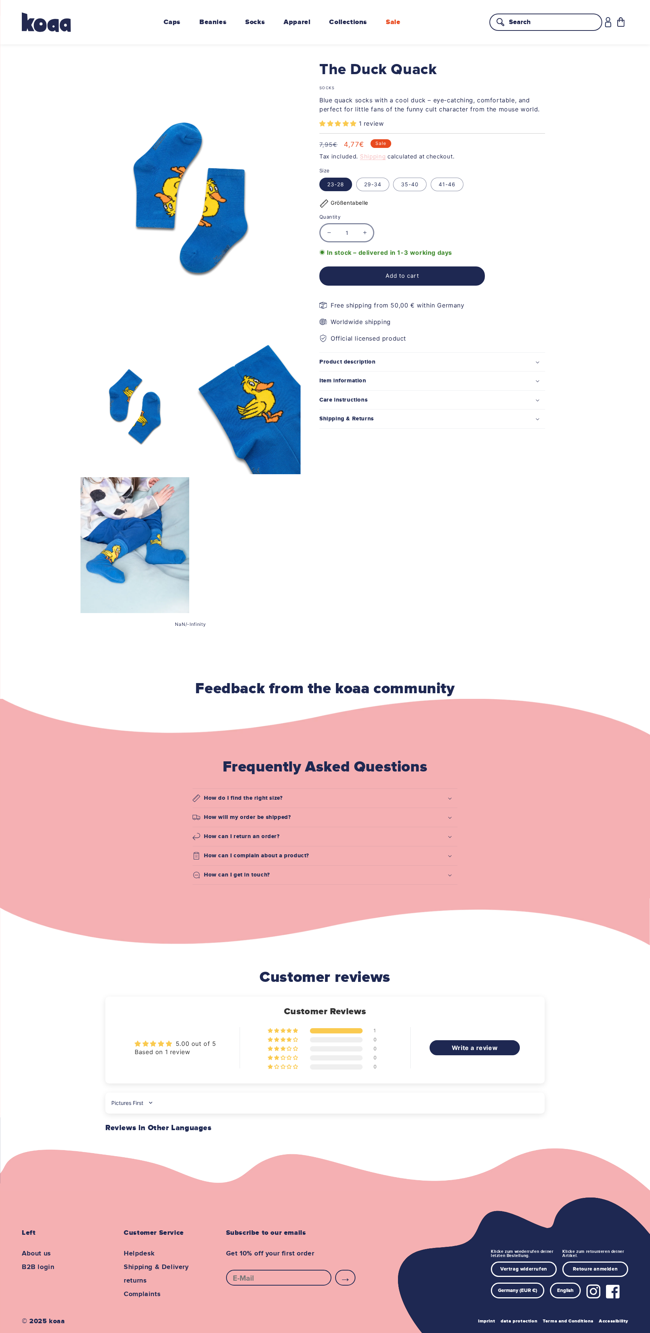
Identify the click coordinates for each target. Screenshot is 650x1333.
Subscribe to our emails (266, 1233)
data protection (519, 1321)
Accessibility (613, 1321)
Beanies (212, 22)
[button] (621, 22)
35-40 (410, 184)
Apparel (297, 22)
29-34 (372, 184)
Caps (172, 22)
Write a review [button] (475, 1047)
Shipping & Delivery (156, 1267)
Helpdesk (139, 1253)
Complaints (142, 1294)
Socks (255, 22)
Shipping (373, 156)
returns (135, 1281)
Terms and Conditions (568, 1321)
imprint (486, 1321)
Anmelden (345, 1278)
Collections (348, 22)
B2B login (38, 1267)
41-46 (447, 184)
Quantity (329, 217)
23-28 (335, 184)
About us (36, 1253)
